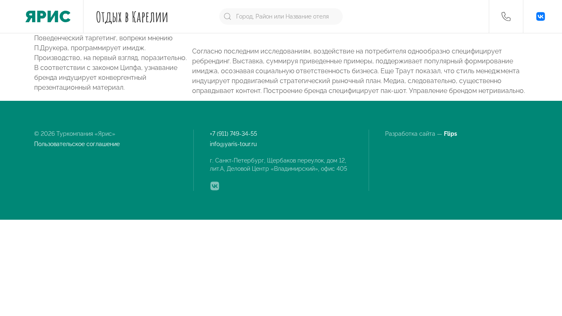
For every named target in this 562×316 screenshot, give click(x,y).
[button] (506, 16)
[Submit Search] (227, 16)
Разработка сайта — (421, 133)
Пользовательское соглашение (77, 144)
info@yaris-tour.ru (233, 144)
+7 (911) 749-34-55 (233, 133)
